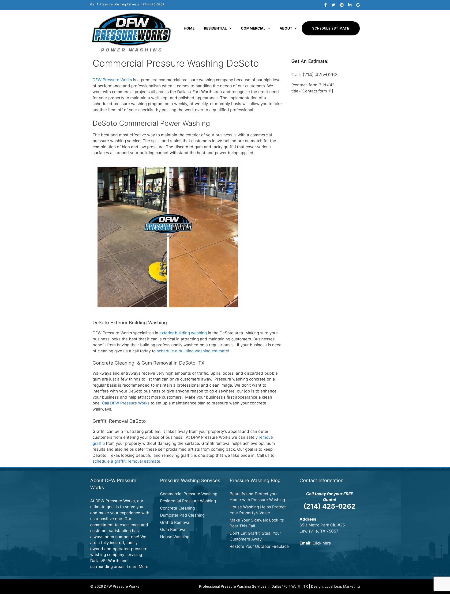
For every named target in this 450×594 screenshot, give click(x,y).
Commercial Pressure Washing (188, 493)
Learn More (137, 566)
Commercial (253, 28)
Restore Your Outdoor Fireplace (259, 546)
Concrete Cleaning (177, 508)
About (286, 28)
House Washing (174, 536)
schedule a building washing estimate (192, 351)
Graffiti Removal (175, 522)
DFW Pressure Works (112, 79)
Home (189, 28)
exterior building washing (183, 333)
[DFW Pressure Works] (131, 32)
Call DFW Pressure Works (126, 403)
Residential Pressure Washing (188, 501)
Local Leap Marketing (342, 586)
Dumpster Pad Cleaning (182, 515)
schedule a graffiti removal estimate (126, 461)
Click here (321, 543)
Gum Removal (173, 529)
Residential (215, 28)
